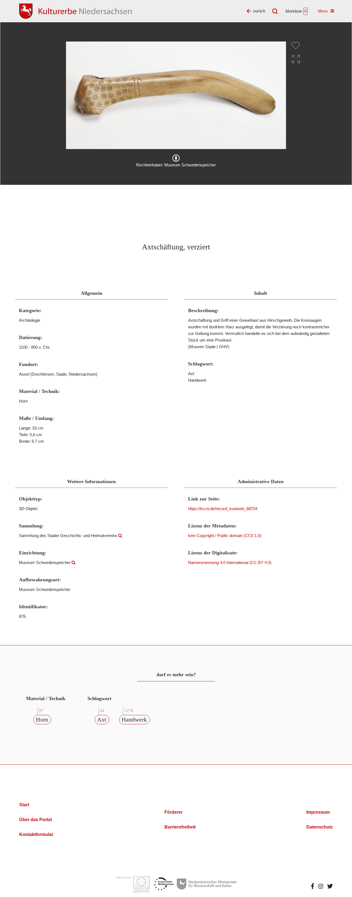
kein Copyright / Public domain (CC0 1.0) (224, 535)
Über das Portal (35, 819)
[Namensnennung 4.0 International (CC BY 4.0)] (176, 158)
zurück (259, 11)
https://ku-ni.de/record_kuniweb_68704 (222, 508)
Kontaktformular (36, 834)
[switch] (296, 46)
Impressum (318, 812)
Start (24, 804)
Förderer (173, 812)
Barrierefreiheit (180, 827)
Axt (101, 719)
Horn (42, 719)
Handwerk (134, 719)
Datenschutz (319, 827)
